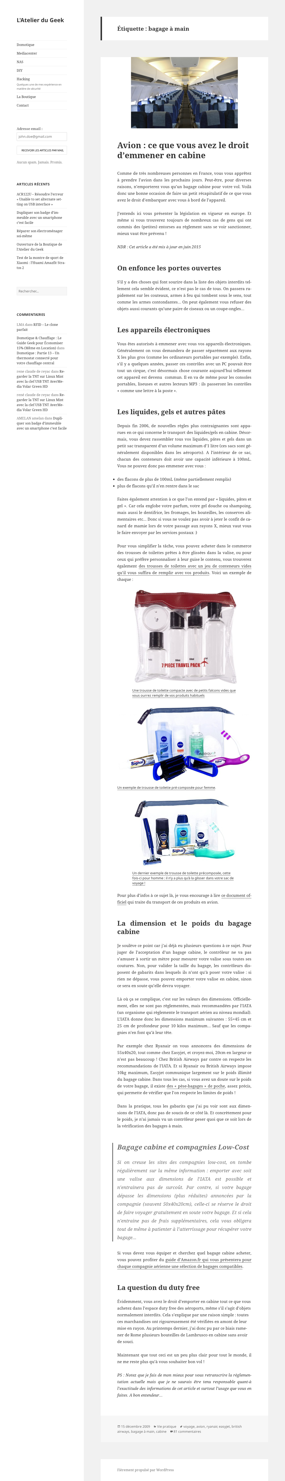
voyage (189, 1426)
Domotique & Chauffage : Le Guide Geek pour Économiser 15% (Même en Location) (40, 343)
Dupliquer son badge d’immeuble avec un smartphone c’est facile (39, 217)
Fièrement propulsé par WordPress (145, 1470)
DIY (20, 70)
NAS (20, 62)
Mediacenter (27, 53)
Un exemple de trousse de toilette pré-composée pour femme (166, 787)
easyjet (224, 1426)
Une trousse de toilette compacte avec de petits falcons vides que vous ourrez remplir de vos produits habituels (184, 693)
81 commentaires (187, 1431)
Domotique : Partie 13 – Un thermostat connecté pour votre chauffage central (38, 358)
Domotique (25, 44)
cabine (161, 1431)
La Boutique (26, 96)
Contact (23, 105)
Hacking (39, 83)
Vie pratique (166, 1426)
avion (200, 1426)
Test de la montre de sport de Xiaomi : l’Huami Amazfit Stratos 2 (41, 262)
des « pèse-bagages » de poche (196, 1086)
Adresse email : (30, 128)
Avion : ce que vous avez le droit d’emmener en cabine (183, 150)
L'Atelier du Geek (40, 20)
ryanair (212, 1426)
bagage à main (142, 1431)
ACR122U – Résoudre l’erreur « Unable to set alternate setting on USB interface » (40, 199)
